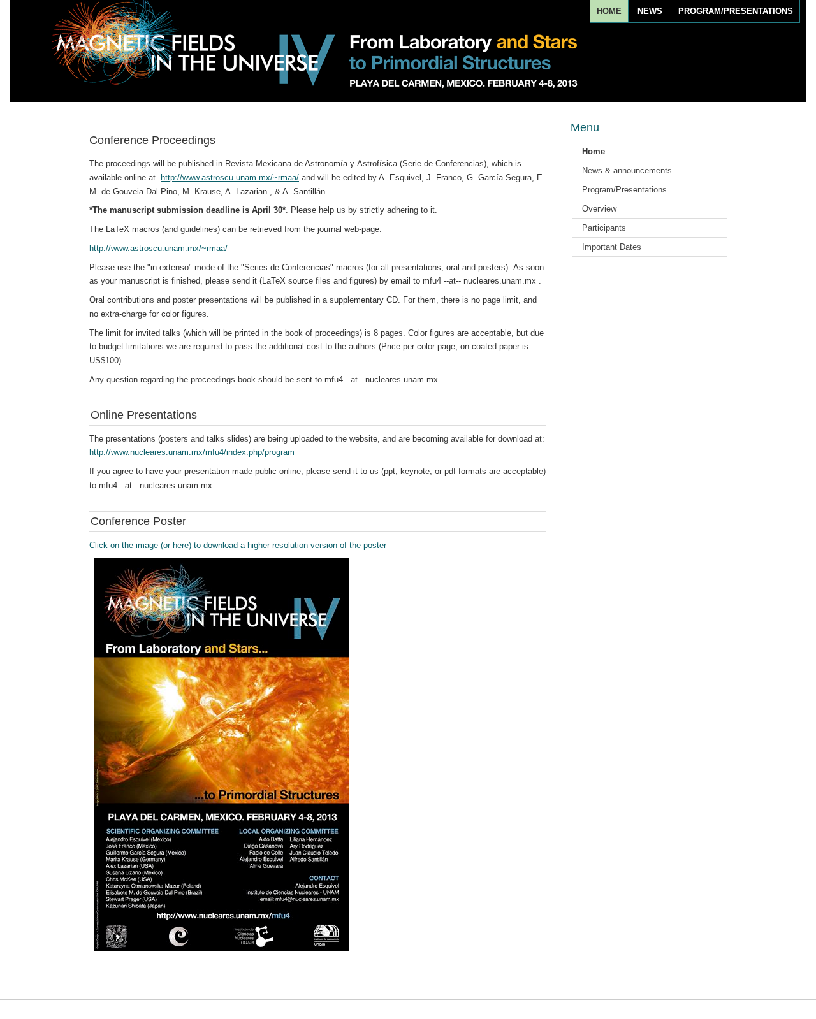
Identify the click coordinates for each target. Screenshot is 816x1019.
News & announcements (627, 170)
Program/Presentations (735, 11)
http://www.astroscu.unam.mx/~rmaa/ (230, 177)
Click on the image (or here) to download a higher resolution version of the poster (237, 545)
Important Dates (611, 247)
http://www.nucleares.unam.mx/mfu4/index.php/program (193, 452)
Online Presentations (144, 414)
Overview (599, 208)
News (650, 11)
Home (609, 11)
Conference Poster (138, 521)
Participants (604, 228)
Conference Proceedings (152, 140)
